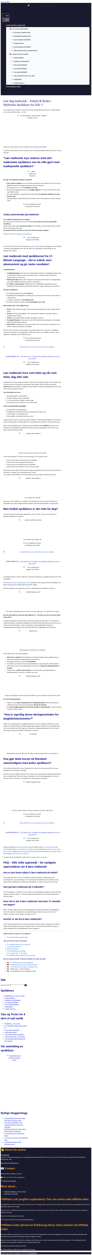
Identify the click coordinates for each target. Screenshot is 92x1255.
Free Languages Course (13, 86)
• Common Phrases (18, 43)
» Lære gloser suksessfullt (11, 1030)
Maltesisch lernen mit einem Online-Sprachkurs (23, 964)
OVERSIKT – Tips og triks (12, 1023)
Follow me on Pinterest (9, 1181)
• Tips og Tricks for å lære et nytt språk (24, 75)
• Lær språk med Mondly (20, 72)
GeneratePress (33, 1253)
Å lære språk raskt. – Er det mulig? (17, 953)
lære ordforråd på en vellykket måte (26, 849)
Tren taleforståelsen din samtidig (16, 951)
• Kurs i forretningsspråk (20, 65)
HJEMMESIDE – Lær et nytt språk (14, 996)
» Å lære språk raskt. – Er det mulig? (14, 1036)
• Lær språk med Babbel (20, 68)
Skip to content (5, 2)
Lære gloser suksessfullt (14, 946)
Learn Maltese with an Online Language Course (24, 967)
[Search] (25, 985)
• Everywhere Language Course (21, 32)
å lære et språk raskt (53, 851)
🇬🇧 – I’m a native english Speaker (19, 28)
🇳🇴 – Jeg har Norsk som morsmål (19, 54)
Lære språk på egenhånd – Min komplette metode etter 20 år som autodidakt (13, 1125)
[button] (4, 12)
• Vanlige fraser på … (19, 83)
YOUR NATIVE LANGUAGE (15, 25)
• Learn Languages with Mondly (22, 47)
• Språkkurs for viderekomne (21, 61)
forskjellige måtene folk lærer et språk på (16, 853)
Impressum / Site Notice (11, 1194)
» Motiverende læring (10, 1032)
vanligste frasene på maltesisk (38, 857)
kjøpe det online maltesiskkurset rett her (19, 582)
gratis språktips (23, 847)
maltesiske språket (34, 246)
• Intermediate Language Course (22, 36)
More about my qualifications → (10, 1163)
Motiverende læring (12, 949)
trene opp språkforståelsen (28, 851)
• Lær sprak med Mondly (11, 1004)
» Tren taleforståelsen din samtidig (14, 1034)
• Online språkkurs (18, 57)
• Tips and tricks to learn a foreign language (25, 50)
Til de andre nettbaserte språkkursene (17, 937)
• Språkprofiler (17, 79)
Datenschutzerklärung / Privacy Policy (15, 1191)
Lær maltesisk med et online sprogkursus (21, 962)
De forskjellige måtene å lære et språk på (18, 944)
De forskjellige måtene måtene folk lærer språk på (21, 955)
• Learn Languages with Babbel (21, 39)
